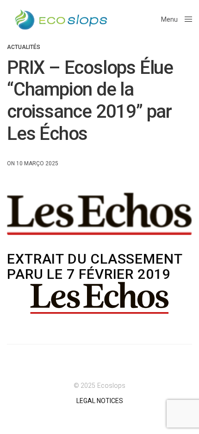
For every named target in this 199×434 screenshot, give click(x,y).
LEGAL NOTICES (99, 401)
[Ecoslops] (61, 19)
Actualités (23, 47)
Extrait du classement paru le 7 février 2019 (94, 266)
